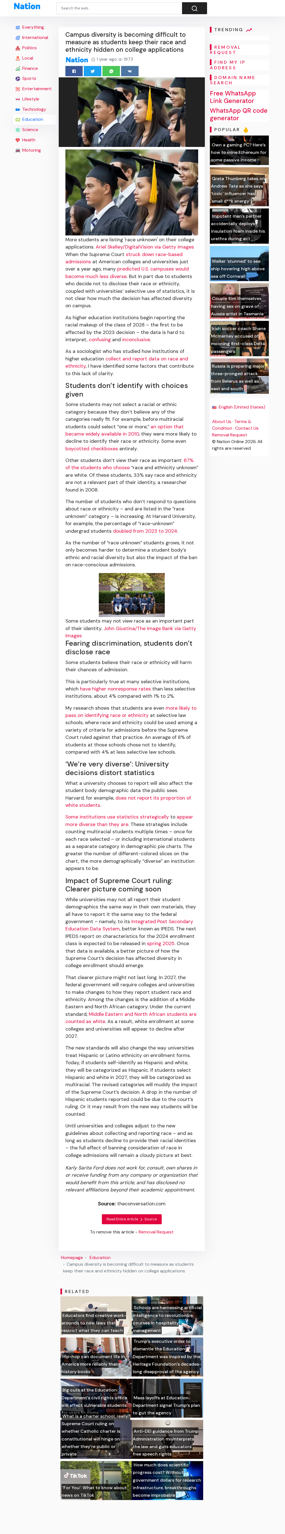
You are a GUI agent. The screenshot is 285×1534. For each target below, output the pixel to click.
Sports (28, 78)
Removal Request (229, 435)
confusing (100, 339)
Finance (29, 68)
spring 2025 (161, 943)
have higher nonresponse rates (115, 689)
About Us (221, 421)
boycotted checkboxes (91, 449)
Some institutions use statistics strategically (117, 817)
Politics (29, 48)
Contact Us (247, 428)
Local (27, 58)
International (34, 37)
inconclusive (136, 339)
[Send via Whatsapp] (111, 71)
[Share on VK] (130, 71)
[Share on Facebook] (74, 71)
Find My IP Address (227, 64)
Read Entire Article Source (132, 1219)
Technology (33, 109)
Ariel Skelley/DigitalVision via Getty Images (145, 247)
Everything (32, 27)
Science (29, 129)
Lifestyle (30, 99)
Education (32, 119)
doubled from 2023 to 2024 (145, 531)
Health (28, 140)
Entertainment (36, 89)
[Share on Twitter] (92, 71)
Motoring (31, 150)
